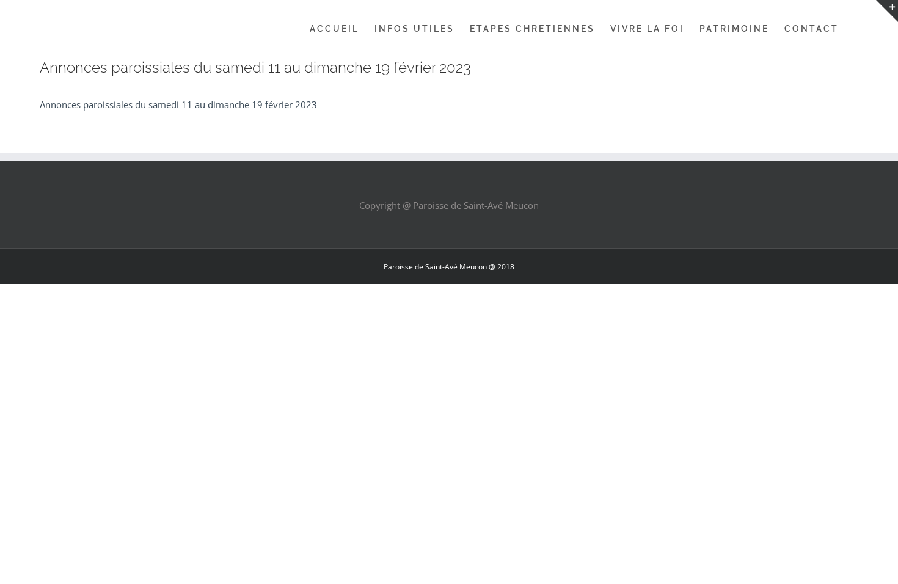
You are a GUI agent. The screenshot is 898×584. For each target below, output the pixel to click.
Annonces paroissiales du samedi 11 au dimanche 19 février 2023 (178, 104)
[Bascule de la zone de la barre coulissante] (887, 11)
